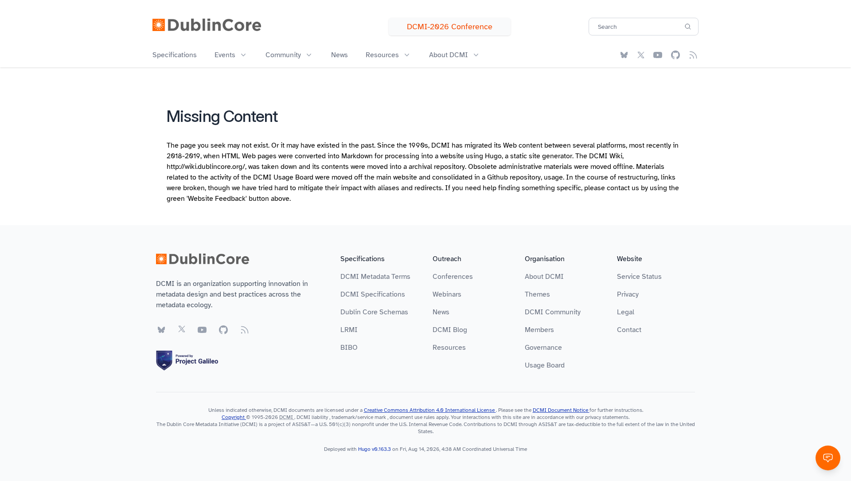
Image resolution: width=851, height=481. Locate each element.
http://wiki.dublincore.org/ (206, 166)
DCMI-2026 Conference (449, 26)
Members (539, 329)
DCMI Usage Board (283, 177)
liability (320, 417)
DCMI (286, 417)
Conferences (453, 276)
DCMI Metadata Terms (375, 276)
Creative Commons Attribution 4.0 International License (430, 410)
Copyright (234, 417)
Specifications (174, 55)
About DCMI (544, 276)
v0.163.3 (382, 449)
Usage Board (545, 365)
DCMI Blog (450, 329)
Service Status (639, 276)
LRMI (349, 329)
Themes (537, 294)
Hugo (493, 156)
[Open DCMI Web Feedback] (828, 458)
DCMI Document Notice (561, 410)
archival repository (437, 166)
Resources (449, 347)
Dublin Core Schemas (374, 312)
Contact (629, 329)
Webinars (447, 294)
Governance (543, 347)
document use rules (412, 417)
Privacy (628, 294)
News (339, 55)
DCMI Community (553, 312)
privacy (593, 417)
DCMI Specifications (372, 294)
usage (553, 177)
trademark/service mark (359, 417)
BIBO (349, 347)
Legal (625, 312)
